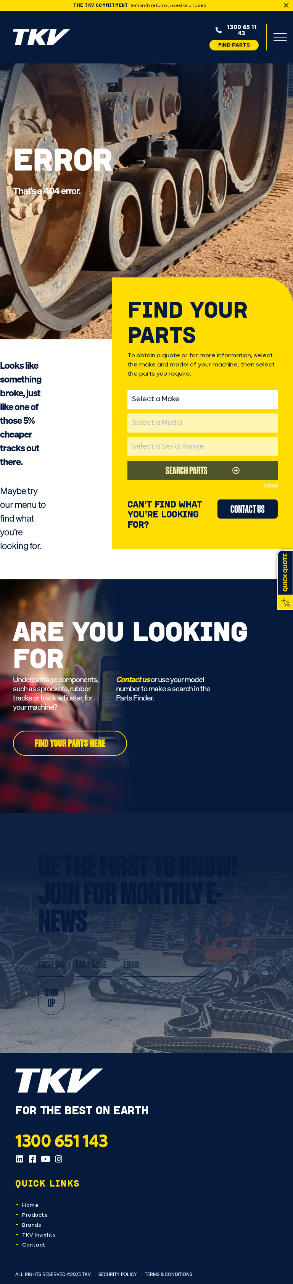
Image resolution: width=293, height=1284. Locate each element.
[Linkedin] (19, 1159)
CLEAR (270, 486)
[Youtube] (45, 1159)
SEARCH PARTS (187, 470)
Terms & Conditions (168, 1274)
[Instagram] (58, 1159)
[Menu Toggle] (280, 37)
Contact (34, 1244)
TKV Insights (39, 1235)
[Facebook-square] (32, 1159)
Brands (31, 1225)
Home (30, 1205)
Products (34, 1215)
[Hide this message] (286, 5)
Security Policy (117, 1274)
